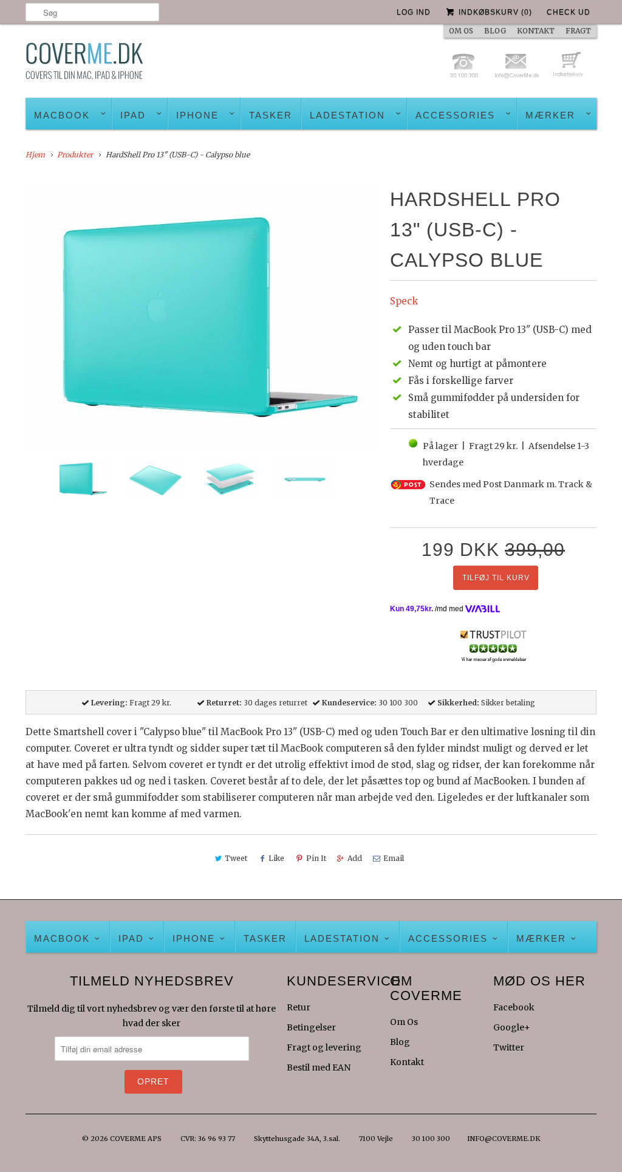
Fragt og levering (324, 1047)
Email (393, 858)
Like (276, 858)
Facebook (514, 1007)
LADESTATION (347, 115)
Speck (404, 301)
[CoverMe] (84, 64)
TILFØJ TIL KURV (496, 578)
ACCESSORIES (455, 115)
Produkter (75, 154)
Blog (400, 1042)
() (495, 12)
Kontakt (407, 1062)
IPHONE (197, 115)
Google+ (511, 1027)
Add (354, 858)
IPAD (133, 115)
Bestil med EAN (318, 1067)
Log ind (414, 12)
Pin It (316, 858)
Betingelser (311, 1027)
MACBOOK (62, 115)
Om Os (404, 1021)
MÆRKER (550, 115)
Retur (298, 1007)
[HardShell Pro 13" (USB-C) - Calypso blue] (202, 316)
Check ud (568, 12)
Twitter (508, 1047)
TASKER (270, 115)
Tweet (236, 858)
